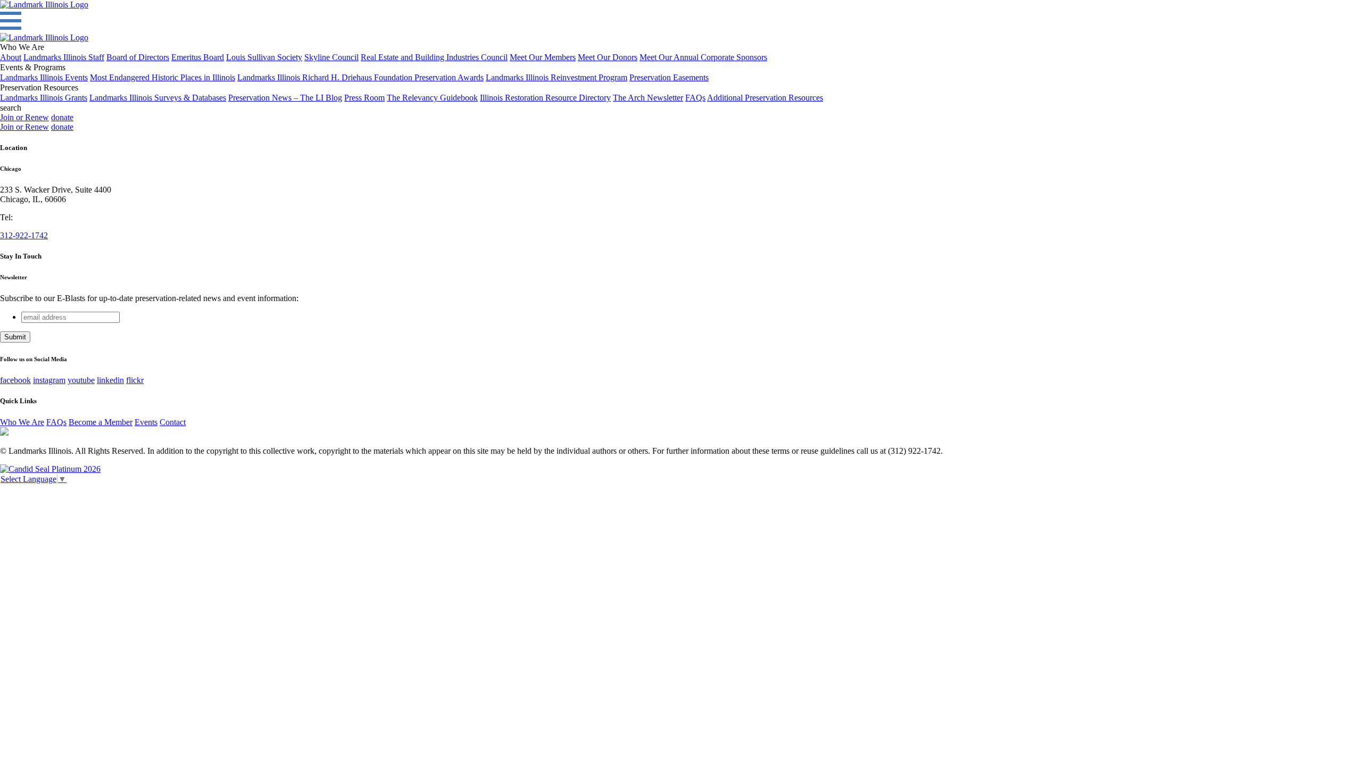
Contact (173, 422)
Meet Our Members (543, 57)
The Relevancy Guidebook (432, 97)
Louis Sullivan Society (264, 57)
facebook (15, 380)
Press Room (364, 97)
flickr (135, 380)
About (10, 57)
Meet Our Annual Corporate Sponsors (703, 57)
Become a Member (100, 422)
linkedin (110, 380)
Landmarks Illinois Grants (43, 97)
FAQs (695, 97)
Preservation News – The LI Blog (285, 97)
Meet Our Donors (607, 57)
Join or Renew (24, 117)
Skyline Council (331, 57)
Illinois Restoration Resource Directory (545, 97)
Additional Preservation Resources (765, 97)
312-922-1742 (24, 235)
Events (146, 422)
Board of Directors (137, 57)
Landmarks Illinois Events (44, 77)
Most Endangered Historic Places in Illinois (162, 77)
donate (62, 117)
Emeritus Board (197, 57)
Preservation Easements (669, 77)
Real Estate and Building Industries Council (434, 57)
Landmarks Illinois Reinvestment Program (556, 77)
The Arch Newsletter (648, 97)
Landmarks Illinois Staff (63, 57)
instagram (49, 380)
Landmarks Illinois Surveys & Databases (157, 97)
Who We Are (22, 422)
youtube (81, 380)
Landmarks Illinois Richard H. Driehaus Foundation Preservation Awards (360, 77)
